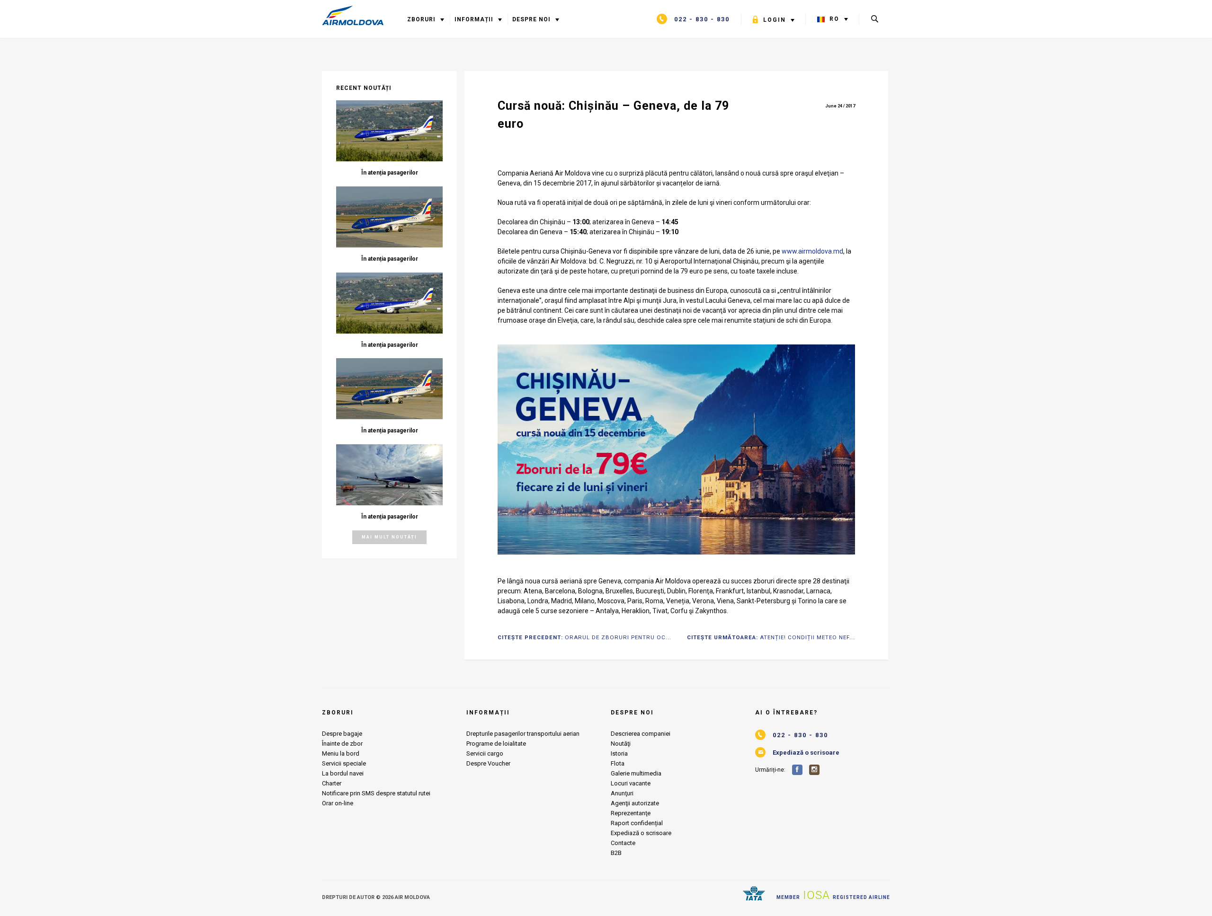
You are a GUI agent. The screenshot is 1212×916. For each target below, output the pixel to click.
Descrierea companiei (640, 733)
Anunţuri (622, 793)
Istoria (619, 753)
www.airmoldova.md (812, 251)
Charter (331, 783)
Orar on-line (337, 803)
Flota (617, 763)
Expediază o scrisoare (641, 833)
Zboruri (421, 19)
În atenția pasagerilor (389, 172)
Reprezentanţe (631, 813)
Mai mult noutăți (389, 537)
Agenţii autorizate (635, 803)
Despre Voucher (488, 763)
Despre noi (533, 19)
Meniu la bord (340, 753)
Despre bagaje (342, 733)
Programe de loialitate (496, 743)
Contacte (623, 842)
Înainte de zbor (342, 743)
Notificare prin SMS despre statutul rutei (376, 793)
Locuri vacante (631, 783)
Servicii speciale (344, 763)
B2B (616, 852)
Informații (474, 19)
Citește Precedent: (584, 638)
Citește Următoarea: (771, 638)
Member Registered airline (833, 895)
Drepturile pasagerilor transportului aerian (522, 733)
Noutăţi (621, 743)
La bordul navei (343, 773)
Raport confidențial (637, 823)
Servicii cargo (484, 753)
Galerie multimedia (636, 773)
